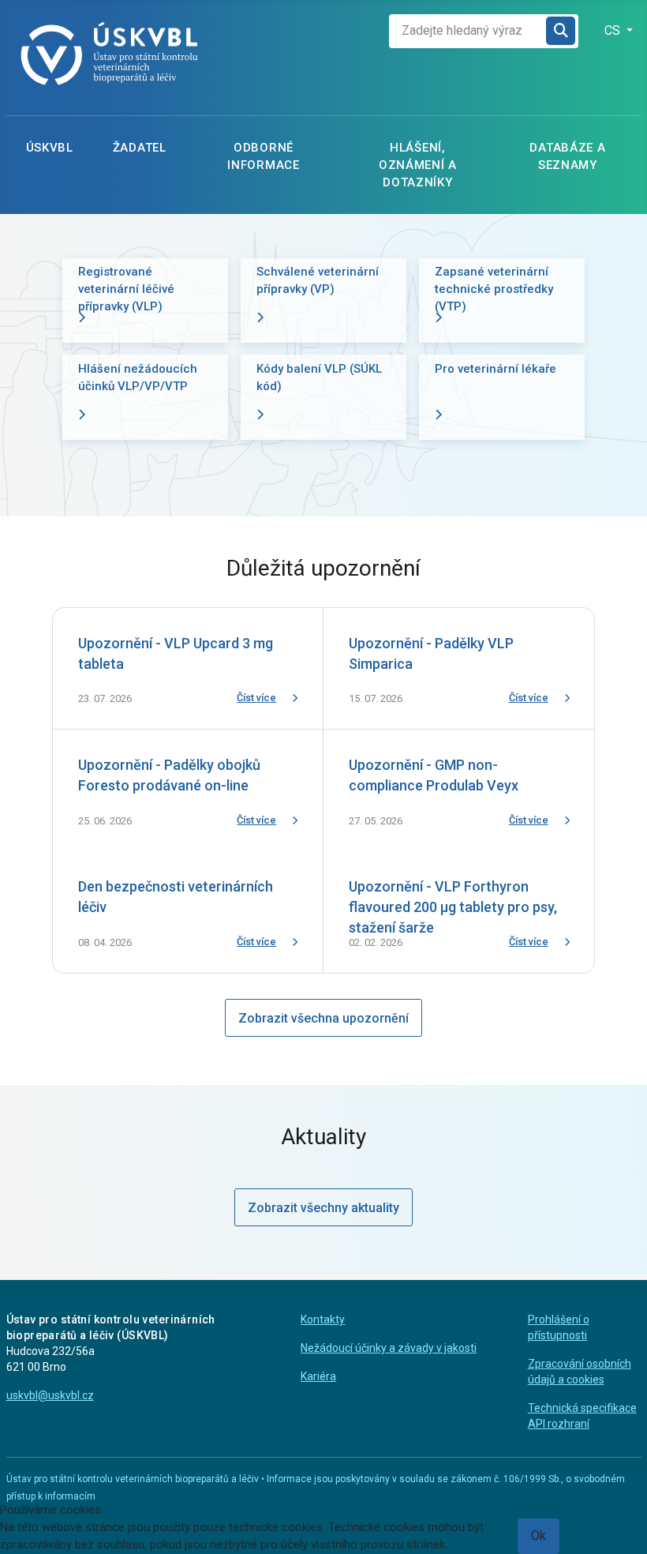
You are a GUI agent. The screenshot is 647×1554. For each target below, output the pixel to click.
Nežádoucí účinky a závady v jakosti (389, 1348)
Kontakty (323, 1319)
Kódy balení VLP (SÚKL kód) (319, 377)
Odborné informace (263, 156)
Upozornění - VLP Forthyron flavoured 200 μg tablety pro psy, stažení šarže (453, 907)
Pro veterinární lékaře (495, 369)
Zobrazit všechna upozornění (323, 1018)
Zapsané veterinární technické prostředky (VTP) (494, 289)
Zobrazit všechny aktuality (323, 1207)
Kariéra (318, 1376)
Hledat (562, 31)
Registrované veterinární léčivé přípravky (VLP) (126, 289)
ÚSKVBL (49, 148)
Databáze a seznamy (567, 156)
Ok (538, 1535)
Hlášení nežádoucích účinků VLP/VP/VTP (137, 377)
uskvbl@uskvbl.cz (50, 1395)
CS (613, 30)
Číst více (256, 698)
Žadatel (139, 148)
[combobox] (468, 31)
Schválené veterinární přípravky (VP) (317, 280)
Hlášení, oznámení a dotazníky (418, 165)
